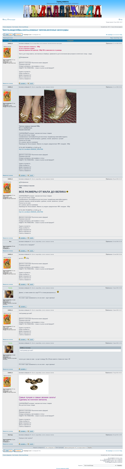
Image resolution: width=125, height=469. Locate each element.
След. (121, 34)
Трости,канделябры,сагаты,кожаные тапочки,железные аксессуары (35, 30)
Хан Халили (15, 26)
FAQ (121, 19)
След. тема (119, 37)
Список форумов (7, 26)
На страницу (109, 34)
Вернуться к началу (8, 83)
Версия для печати (8, 37)
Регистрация (12, 19)
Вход (5, 19)
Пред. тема (113, 37)
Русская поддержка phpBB (62, 468)
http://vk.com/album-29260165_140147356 (31, 149)
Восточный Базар (23, 26)
